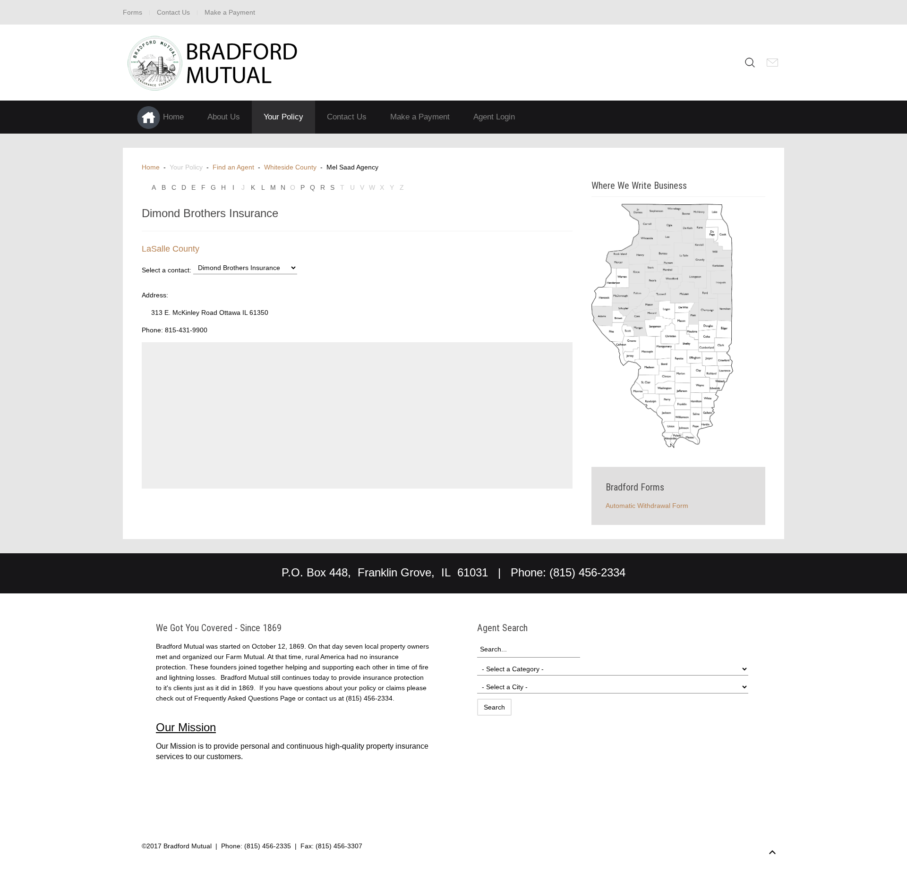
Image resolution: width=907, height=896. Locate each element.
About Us (223, 116)
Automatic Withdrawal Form (647, 505)
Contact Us (173, 12)
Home (151, 167)
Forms (132, 12)
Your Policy (283, 116)
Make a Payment (230, 12)
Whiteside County (290, 167)
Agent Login (494, 116)
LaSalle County (170, 249)
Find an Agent (233, 167)
